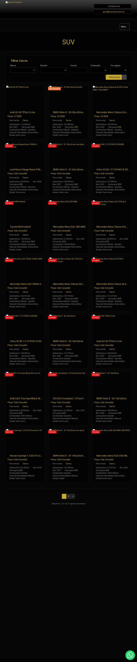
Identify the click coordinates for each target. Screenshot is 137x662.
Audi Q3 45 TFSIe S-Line (22, 112)
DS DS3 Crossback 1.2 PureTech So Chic (74, 398)
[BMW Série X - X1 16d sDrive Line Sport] (68, 439)
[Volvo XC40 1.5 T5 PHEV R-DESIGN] (25, 325)
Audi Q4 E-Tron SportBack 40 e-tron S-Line (32, 398)
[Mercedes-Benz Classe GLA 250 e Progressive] (112, 268)
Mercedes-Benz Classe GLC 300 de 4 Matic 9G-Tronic (81, 284)
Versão (74, 65)
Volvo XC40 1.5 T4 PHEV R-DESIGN (114, 169)
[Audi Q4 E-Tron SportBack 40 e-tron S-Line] (25, 382)
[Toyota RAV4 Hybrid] (25, 211)
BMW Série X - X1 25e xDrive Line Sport (73, 169)
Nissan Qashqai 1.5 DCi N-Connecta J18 (31, 455)
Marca (13, 65)
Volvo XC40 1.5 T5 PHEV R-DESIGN (28, 341)
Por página (115, 65)
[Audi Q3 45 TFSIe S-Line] (25, 96)
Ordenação (95, 65)
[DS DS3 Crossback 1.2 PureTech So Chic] (68, 382)
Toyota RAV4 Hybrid (20, 226)
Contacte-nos (114, 6)
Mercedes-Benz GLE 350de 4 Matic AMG (31, 284)
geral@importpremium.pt (113, 12)
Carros (25, 120)
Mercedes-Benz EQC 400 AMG (69, 226)
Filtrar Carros (19, 60)
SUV (33, 127)
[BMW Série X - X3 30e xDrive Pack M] (68, 96)
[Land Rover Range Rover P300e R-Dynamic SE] (25, 153)
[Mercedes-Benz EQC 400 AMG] (68, 211)
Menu (125, 27)
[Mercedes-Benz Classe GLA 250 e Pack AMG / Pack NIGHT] (112, 96)
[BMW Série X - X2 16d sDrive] (68, 325)
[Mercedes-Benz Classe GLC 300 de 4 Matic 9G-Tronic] (112, 211)
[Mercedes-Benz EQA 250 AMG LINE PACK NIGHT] (112, 439)
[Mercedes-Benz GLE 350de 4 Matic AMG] (25, 268)
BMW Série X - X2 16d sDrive (68, 341)
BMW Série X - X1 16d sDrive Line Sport (73, 455)
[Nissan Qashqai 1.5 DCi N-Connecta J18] (25, 439)
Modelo (43, 65)
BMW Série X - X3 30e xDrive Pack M (72, 112)
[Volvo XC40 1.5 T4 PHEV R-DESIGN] (112, 153)
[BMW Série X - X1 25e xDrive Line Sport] (68, 153)
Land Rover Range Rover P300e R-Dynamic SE (34, 169)
